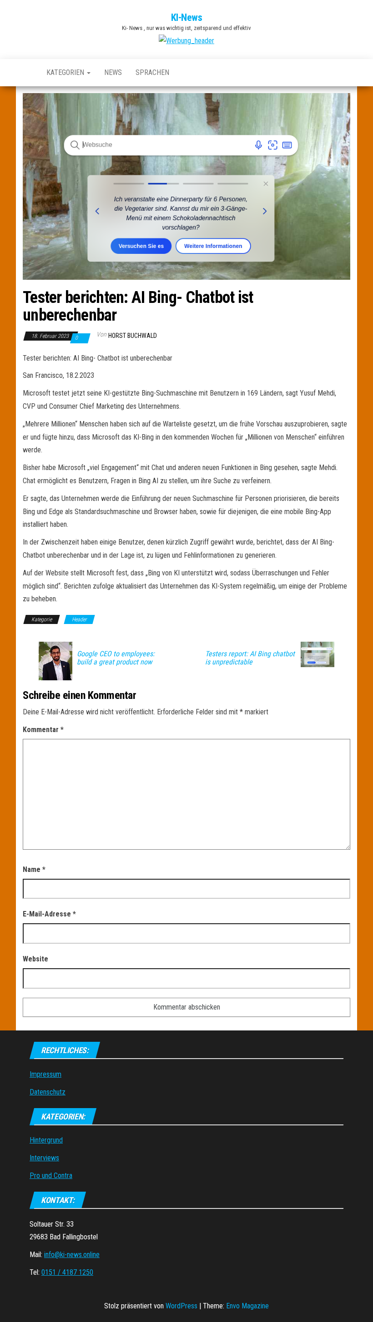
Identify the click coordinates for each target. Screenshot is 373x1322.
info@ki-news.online (72, 1254)
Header (79, 619)
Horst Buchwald (132, 335)
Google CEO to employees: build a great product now (116, 658)
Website (35, 959)
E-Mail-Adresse (49, 914)
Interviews (44, 1158)
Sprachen (152, 72)
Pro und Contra (51, 1175)
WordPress (181, 1306)
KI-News (186, 17)
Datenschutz (48, 1092)
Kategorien (66, 72)
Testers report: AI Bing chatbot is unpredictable (250, 658)
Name (34, 869)
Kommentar (43, 729)
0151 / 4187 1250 (67, 1272)
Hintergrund (46, 1140)
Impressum (45, 1074)
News (113, 72)
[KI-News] (28, 72)
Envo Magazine (247, 1306)
